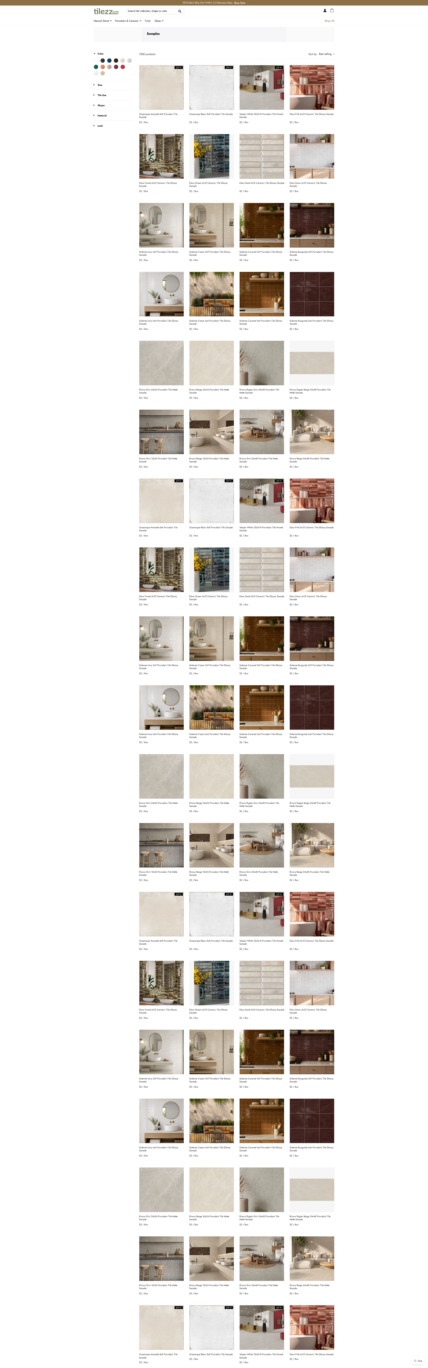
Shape (101, 105)
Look (100, 125)
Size (99, 85)
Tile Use (101, 95)
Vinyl (147, 21)
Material (102, 115)
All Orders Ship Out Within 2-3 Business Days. (214, 3)
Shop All (329, 21)
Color (100, 53)
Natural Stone (102, 21)
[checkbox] (96, 60)
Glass (158, 21)
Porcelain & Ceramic (127, 21)
